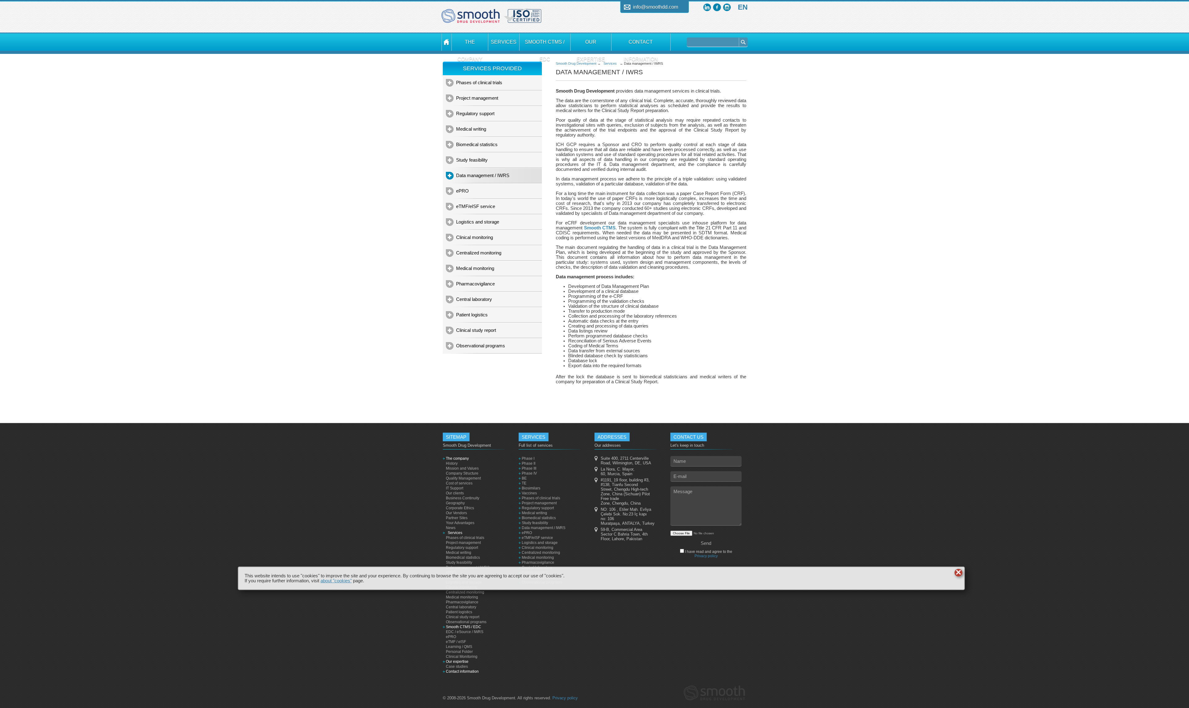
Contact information (641, 45)
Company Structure (462, 473)
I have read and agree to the (708, 553)
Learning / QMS (459, 647)
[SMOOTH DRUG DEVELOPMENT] (446, 42)
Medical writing (471, 129)
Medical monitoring (475, 268)
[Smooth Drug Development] (470, 18)
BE (524, 478)
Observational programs (480, 345)
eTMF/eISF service (475, 206)
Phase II (528, 463)
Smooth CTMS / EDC (544, 45)
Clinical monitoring (474, 237)
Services (503, 42)
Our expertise (591, 45)
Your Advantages (460, 523)
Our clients (455, 493)
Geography (455, 503)
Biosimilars (531, 488)
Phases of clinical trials (479, 82)
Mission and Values (462, 468)
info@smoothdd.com (655, 7)
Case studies (457, 666)
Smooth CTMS (600, 227)
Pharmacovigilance (475, 283)
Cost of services (459, 483)
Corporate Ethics (460, 508)
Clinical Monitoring (461, 656)
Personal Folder (459, 651)
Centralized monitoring (478, 252)
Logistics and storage (477, 221)
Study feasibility (472, 160)
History (452, 463)
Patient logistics (472, 314)
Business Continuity (462, 498)
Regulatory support (475, 113)
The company (469, 45)
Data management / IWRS (482, 175)
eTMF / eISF (456, 642)
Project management (477, 98)
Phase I (528, 458)
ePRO (462, 190)
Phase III (529, 468)
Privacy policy (706, 556)
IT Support (454, 488)
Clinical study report (476, 330)
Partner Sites (457, 518)
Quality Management (463, 478)
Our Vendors (456, 513)
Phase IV (529, 473)
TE (524, 483)
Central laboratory (474, 299)
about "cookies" (336, 580)
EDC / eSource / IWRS (464, 632)
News (450, 528)
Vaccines (529, 493)
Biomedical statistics (477, 144)
